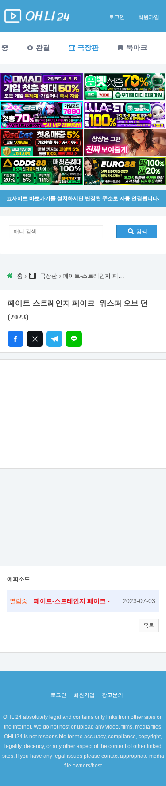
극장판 (87, 47)
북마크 (135, 47)
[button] (149, 625)
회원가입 (148, 17)
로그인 (117, 17)
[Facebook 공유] (15, 339)
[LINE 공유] (74, 339)
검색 (141, 231)
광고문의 (112, 695)
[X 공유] (35, 339)
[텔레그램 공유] (54, 339)
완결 (42, 47)
